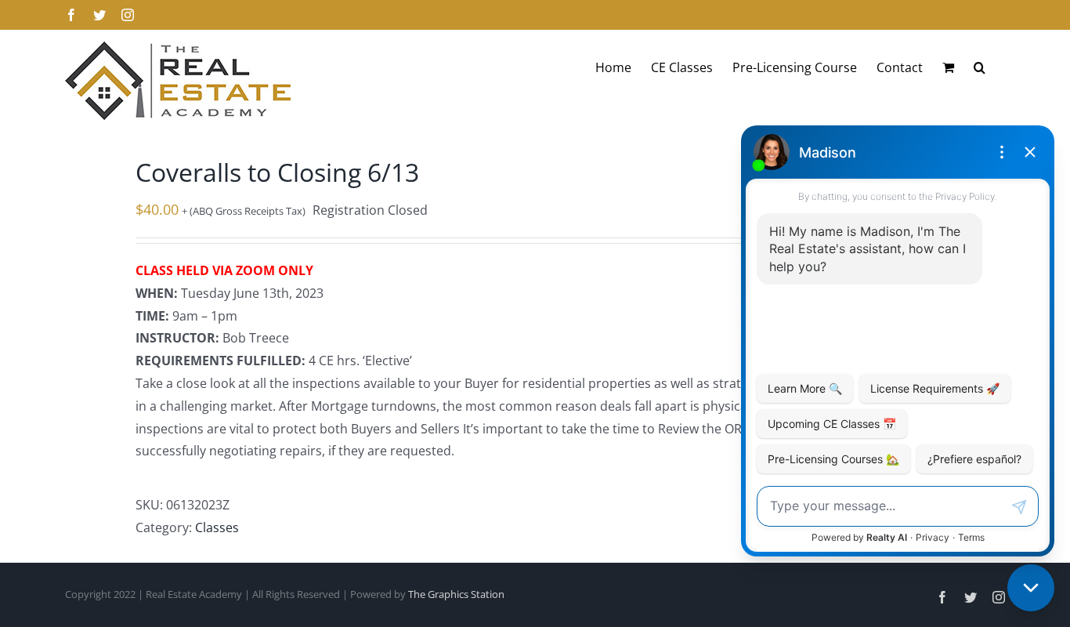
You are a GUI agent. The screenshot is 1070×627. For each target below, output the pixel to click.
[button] (979, 67)
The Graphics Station (456, 594)
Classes (217, 527)
